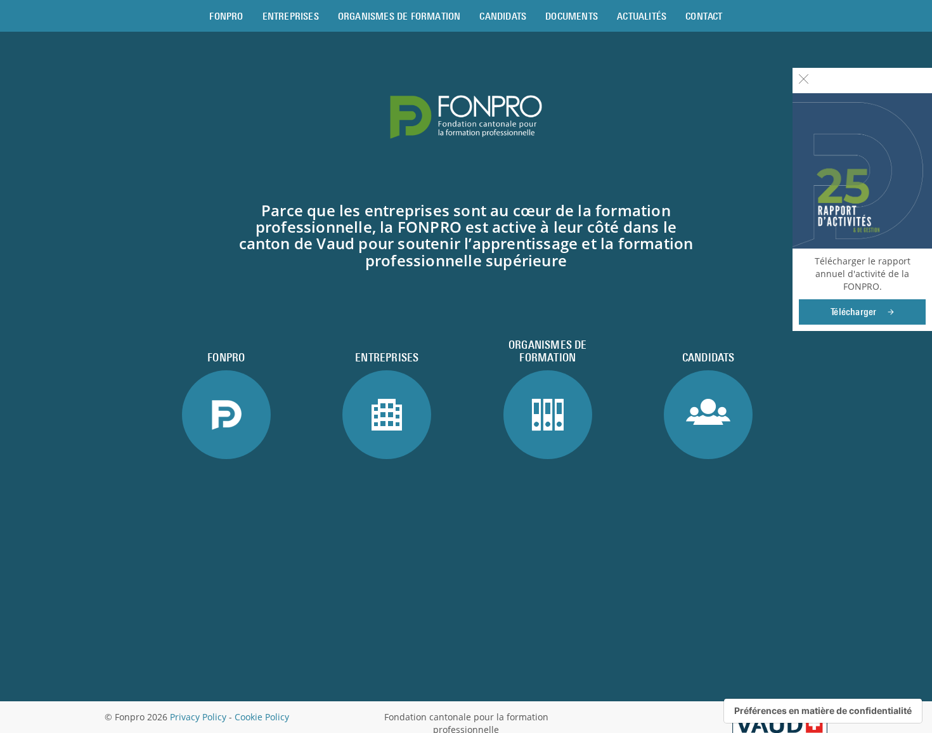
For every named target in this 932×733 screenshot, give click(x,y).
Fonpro (226, 16)
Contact (703, 16)
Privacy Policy (198, 717)
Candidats (502, 16)
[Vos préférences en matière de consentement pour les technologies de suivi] (823, 711)
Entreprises (290, 16)
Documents (571, 16)
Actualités (641, 16)
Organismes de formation (399, 16)
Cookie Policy (262, 717)
